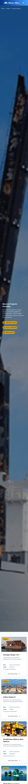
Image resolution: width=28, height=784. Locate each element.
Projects (8, 8)
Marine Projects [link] (16, 8)
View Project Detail (13, 674)
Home (2, 8)
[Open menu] (23, 2)
